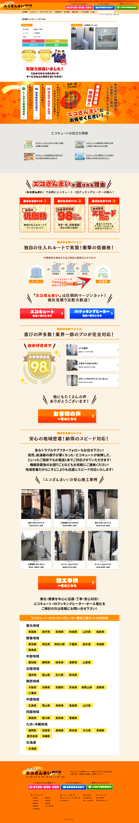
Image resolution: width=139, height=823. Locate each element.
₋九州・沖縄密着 (49, 806)
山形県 (87, 631)
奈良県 (73, 687)
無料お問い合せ (102, 800)
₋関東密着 (47, 798)
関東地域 (32, 638)
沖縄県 (46, 736)
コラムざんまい (102, 795)
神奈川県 (59, 644)
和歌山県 (86, 687)
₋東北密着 (35, 798)
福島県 (100, 631)
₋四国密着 (35, 806)
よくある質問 (85, 12)
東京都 (32, 644)
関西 (15, 9)
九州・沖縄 (24, 9)
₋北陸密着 (47, 800)
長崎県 (59, 730)
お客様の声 (58, 12)
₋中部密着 (35, 800)
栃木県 (87, 644)
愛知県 (32, 662)
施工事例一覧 (109, 14)
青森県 (32, 631)
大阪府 (32, 687)
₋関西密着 (35, 803)
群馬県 (32, 650)
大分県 (87, 730)
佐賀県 (46, 730)
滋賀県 (100, 687)
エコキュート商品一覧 (68, 795)
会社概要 (25, 12)
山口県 (87, 705)
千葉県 (73, 644)
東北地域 (32, 625)
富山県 (46, 675)
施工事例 (66, 12)
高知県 (59, 718)
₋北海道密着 (35, 809)
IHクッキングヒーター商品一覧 (71, 798)
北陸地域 (32, 668)
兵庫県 (46, 687)
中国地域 (32, 699)
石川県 (59, 675)
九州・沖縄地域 (37, 724)
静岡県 (46, 662)
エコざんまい (101, 14)
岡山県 (46, 705)
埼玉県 (46, 644)
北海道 (28, 9)
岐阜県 (59, 662)
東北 (5, 9)
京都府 (59, 687)
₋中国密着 (47, 803)
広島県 (32, 705)
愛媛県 (73, 718)
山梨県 (87, 662)
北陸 (13, 9)
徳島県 (32, 718)
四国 (20, 9)
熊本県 (73, 730)
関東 (8, 9)
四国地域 (32, 711)
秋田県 (73, 631)
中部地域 (32, 656)
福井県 (32, 675)
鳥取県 (59, 705)
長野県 (73, 662)
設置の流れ (75, 12)
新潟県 (73, 675)
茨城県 (100, 644)
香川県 (46, 718)
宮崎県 (100, 730)
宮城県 (59, 631)
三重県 (32, 693)
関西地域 (32, 681)
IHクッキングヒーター (46, 12)
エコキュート (33, 12)
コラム (93, 12)
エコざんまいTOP (38, 795)
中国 (18, 9)
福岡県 (32, 730)
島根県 (73, 705)
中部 (10, 9)
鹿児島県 (32, 736)
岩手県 (46, 631)
